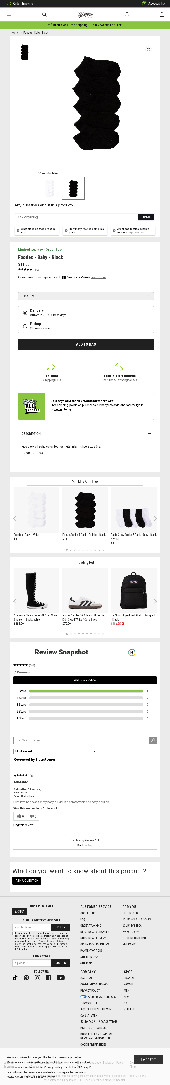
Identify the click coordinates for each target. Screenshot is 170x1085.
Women (128, 984)
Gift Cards (130, 944)
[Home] (85, 14)
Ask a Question (27, 880)
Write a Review (85, 680)
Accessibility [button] (156, 3)
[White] (49, 188)
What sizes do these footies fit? (38, 230)
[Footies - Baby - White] (37, 510)
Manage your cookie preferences (28, 1062)
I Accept (148, 1060)
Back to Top (85, 845)
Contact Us (88, 913)
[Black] (73, 188)
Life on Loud (130, 913)
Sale (127, 1003)
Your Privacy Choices (101, 996)
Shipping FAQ (52, 380)
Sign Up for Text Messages (41, 920)
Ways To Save (131, 932)
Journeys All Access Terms (99, 1021)
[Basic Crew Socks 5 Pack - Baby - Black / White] (134, 510)
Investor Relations (93, 1028)
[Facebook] (50, 977)
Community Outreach (94, 984)
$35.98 (120, 623)
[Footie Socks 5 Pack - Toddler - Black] (85, 510)
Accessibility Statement (96, 1009)
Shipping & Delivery (93, 938)
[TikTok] (16, 977)
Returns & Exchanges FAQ (120, 380)
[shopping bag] (162, 14)
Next (154, 518)
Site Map (86, 963)
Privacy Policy (90, 990)
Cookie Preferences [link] (93, 1044)
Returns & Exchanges (94, 932)
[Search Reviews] (153, 740)
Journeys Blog (132, 925)
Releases (130, 1009)
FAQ (82, 919)
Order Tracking (23, 3)
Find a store (41, 956)
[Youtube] (62, 977)
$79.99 (66, 623)
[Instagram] (39, 977)
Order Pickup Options (94, 944)
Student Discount (134, 938)
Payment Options (91, 950)
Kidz (126, 996)
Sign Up (20, 911)
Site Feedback (89, 956)
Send (146, 217)
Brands (129, 978)
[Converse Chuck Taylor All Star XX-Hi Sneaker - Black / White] (37, 590)
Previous (17, 519)
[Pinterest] (28, 977)
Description (31, 434)
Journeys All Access (137, 919)
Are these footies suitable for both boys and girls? (133, 230)
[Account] (127, 14)
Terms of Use (89, 1003)
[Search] (44, 14)
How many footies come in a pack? (86, 230)
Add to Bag (86, 344)
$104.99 (19, 623)
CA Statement (89, 1015)
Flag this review (23, 825)
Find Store (60, 963)
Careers (86, 978)
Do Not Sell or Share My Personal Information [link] (96, 1036)
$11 (16, 539)
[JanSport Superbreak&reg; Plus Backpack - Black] (134, 590)
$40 (113, 623)
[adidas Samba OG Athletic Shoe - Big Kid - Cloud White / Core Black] (85, 590)
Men (126, 990)
